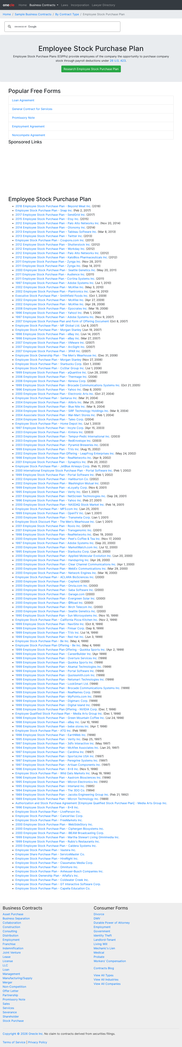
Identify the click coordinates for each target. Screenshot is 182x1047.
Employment (11, 939)
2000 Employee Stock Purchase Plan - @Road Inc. (49, 602)
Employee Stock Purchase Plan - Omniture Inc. (46, 867)
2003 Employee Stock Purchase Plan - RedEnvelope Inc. (53, 440)
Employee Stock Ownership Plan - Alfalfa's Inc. (47, 875)
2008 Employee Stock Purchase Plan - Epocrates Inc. (51, 308)
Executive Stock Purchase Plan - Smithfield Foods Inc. (51, 295)
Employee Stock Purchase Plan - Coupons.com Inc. (49, 240)
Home (23, 5)
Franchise (9, 944)
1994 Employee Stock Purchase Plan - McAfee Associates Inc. (57, 747)
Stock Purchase (13, 1020)
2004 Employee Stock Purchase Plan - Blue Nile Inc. (50, 406)
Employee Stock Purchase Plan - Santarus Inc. (46, 398)
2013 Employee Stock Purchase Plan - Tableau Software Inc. (56, 231)
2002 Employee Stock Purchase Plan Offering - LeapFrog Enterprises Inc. (64, 453)
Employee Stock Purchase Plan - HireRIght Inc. (46, 858)
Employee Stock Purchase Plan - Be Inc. (42, 641)
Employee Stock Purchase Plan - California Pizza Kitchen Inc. (56, 619)
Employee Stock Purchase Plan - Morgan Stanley (48, 330)
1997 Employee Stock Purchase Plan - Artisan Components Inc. (58, 764)
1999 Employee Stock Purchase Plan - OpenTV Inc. (49, 513)
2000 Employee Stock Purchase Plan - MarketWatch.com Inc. (56, 547)
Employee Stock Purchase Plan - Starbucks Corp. (48, 364)
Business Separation (16, 918)
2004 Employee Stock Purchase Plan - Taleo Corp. (49, 419)
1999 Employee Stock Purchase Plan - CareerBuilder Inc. (53, 654)
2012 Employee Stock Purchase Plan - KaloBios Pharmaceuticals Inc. (61, 257)
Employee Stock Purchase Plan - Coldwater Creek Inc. (52, 880)
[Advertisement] (91, 171)
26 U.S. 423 (118, 60)
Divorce (99, 914)
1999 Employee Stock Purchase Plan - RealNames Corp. (53, 692)
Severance (10, 1012)
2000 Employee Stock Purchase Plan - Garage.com (50, 594)
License (8, 961)
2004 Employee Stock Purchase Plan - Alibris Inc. (48, 402)
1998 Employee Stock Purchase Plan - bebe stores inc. (52, 726)
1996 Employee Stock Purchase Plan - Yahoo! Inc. (48, 312)
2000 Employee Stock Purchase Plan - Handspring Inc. (52, 560)
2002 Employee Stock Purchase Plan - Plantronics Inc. (52, 291)
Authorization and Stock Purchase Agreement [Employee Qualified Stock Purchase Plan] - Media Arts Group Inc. (91, 803)
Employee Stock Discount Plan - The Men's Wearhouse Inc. (55, 521)
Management (11, 974)
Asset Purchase (13, 914)
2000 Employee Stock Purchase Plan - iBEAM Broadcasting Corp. (59, 833)
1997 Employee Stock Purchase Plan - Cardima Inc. (49, 752)
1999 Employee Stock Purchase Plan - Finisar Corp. (50, 628)
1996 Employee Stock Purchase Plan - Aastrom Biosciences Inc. (58, 777)
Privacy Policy (37, 1042)
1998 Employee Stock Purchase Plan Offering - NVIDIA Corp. (56, 709)
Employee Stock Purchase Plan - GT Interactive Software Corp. (58, 884)
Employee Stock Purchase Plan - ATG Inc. (43, 730)
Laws (64, 5)
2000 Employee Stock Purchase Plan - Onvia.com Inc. (51, 585)
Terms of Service (14, 1042)
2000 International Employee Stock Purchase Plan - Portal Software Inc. (64, 470)
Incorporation (80, 5)
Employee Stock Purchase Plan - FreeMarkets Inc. (48, 820)
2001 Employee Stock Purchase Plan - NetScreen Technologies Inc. (60, 496)
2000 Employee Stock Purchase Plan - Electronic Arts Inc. (54, 393)
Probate (99, 957)
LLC (5, 965)
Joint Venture (12, 952)
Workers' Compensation (110, 961)
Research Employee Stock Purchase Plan (91, 69)
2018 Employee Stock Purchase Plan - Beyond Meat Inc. (53, 206)
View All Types (103, 975)
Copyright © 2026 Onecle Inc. (23, 1033)
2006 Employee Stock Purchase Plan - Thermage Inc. (51, 376)
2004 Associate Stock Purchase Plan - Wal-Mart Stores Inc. (55, 415)
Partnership (10, 995)
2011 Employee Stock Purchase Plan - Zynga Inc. (48, 261)
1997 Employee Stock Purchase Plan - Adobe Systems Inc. (54, 283)
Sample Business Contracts (33, 14)
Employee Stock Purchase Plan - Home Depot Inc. (49, 423)
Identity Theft (103, 935)
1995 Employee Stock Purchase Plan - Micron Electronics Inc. (56, 782)
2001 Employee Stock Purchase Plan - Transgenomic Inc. (53, 530)
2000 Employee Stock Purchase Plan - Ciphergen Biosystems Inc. (59, 828)
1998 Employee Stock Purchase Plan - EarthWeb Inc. (50, 735)
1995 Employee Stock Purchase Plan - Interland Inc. (50, 786)
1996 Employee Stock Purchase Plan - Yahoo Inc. (48, 389)
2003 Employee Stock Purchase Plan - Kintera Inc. (49, 432)
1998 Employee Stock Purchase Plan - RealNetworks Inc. (53, 457)
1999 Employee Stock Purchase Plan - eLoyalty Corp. (51, 487)
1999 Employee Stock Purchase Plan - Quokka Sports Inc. (54, 662)
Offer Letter (10, 991)
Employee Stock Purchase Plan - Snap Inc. (44, 210)
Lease (6, 957)
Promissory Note (23, 117)
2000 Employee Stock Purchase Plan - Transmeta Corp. (53, 517)
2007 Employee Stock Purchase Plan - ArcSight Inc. (50, 347)
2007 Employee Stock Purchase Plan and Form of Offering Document (62, 321)
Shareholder (11, 1016)
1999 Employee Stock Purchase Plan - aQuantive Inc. (51, 372)
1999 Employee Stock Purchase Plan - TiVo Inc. (47, 449)
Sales (6, 1003)
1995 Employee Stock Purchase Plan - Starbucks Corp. (52, 551)
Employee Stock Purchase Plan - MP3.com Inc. (46, 509)
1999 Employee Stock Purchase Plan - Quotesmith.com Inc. (55, 675)
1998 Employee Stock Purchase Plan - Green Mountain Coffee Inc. (60, 718)
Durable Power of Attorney (112, 922)
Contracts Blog (104, 968)
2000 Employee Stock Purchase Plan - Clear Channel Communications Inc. (65, 564)
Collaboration (12, 922)
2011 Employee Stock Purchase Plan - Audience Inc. (50, 274)
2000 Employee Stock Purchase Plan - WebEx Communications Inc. (60, 568)
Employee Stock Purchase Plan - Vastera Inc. (45, 850)
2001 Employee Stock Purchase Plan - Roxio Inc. (48, 526)
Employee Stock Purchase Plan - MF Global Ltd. (47, 325)
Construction (11, 927)
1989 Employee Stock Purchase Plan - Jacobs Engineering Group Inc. (62, 794)
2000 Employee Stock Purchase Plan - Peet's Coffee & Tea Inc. (57, 538)
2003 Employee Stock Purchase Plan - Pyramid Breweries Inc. (57, 445)
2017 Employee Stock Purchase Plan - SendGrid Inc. (50, 214)
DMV (97, 918)
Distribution (10, 935)
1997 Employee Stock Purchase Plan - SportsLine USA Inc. (54, 756)
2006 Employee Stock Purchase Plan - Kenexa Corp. (50, 381)
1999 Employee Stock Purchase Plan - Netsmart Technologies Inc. (60, 679)
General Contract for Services (32, 109)
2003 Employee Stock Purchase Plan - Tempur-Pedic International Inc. (62, 436)
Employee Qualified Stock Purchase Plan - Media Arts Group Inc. (59, 713)
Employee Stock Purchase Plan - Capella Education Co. (52, 888)
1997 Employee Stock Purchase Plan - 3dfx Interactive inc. (54, 743)
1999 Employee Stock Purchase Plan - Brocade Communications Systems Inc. (67, 385)
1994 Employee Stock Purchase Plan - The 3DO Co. (50, 790)
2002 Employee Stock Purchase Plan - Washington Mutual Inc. (57, 483)
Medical (99, 952)
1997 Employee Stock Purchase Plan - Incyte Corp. (49, 428)
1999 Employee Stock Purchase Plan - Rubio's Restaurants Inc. (57, 841)
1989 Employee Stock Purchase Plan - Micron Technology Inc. (57, 799)
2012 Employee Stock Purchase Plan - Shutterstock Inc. (52, 244)
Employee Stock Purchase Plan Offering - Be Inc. (48, 645)
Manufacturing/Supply (17, 978)
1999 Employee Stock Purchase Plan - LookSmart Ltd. (52, 683)
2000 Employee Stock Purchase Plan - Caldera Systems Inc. (56, 845)
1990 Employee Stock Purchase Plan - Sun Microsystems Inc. (56, 615)
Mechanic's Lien (104, 948)
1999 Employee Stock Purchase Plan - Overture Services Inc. (56, 658)
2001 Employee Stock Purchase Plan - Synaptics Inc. (50, 462)
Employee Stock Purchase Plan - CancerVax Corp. (49, 816)
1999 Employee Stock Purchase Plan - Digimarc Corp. (51, 701)
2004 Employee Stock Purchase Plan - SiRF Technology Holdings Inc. (62, 411)
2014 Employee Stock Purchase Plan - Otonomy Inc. (50, 227)
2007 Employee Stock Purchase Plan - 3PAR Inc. (48, 351)
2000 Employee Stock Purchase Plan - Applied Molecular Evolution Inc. (63, 556)
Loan (6, 969)
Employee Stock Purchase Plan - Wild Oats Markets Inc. (52, 773)
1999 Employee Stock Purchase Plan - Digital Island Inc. (53, 705)
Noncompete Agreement (28, 135)
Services (8, 1008)
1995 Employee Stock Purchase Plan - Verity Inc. (48, 492)
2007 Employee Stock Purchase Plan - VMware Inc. (50, 342)
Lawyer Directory (103, 5)
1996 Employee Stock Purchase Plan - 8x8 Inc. (47, 769)
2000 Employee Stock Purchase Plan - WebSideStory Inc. (54, 824)
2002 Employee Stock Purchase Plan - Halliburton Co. (52, 479)
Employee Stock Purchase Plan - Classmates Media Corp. (54, 863)
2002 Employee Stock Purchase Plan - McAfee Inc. (49, 287)
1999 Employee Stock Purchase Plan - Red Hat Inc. (49, 637)
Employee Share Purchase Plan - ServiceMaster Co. (50, 854)
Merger (7, 982)
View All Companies (107, 984)
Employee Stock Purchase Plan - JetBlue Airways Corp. (52, 466)
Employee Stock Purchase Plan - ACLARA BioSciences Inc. (54, 577)
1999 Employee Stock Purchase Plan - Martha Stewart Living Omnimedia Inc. (67, 837)
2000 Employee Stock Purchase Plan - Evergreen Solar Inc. (55, 598)
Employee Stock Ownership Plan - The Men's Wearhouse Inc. (56, 355)
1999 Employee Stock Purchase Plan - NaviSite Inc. (49, 624)
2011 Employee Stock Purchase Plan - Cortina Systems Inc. (55, 278)
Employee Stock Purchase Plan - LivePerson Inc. (48, 811)
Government (102, 931)
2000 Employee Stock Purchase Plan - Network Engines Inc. (56, 573)
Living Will (100, 944)
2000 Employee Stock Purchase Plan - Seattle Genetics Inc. (55, 270)
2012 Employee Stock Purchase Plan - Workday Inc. (50, 249)
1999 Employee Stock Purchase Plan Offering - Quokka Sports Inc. (60, 649)
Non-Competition (14, 986)
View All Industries (106, 979)
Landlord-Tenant (105, 939)
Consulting (10, 931)
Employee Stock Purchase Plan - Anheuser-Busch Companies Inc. (59, 871)
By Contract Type (67, 14)
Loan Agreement (23, 100)
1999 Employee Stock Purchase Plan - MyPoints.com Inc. (53, 696)
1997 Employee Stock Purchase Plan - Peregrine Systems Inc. (56, 760)
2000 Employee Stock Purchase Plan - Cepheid (47, 581)
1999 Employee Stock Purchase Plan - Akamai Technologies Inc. (58, 666)
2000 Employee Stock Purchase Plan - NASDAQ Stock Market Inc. (60, 504)
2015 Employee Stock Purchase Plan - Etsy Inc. (47, 219)
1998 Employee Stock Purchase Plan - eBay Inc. (47, 334)
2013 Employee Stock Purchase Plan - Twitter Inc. (49, 236)
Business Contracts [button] (43, 5)
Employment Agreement (28, 126)
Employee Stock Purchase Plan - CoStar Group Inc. (49, 368)
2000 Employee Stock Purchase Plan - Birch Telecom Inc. (54, 607)
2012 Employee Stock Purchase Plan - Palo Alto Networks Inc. (57, 223)
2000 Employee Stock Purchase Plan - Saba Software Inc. (54, 590)
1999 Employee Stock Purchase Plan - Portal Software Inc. (55, 475)
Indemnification (13, 948)
